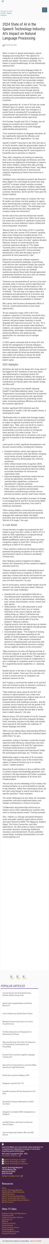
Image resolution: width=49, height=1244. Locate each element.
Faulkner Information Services (12, 1217)
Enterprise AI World (8, 1223)
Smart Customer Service (10, 1227)
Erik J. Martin (7, 13)
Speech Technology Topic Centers (14, 1198)
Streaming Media (8, 1229)
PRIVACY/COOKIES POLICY (11, 1176)
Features (4, 15)
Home (4, 1188)
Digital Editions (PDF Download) (13, 1192)
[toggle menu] (44, 10)
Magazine (12, 1190)
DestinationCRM (7, 1215)
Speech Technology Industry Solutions (15, 1200)
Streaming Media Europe (10, 1231)
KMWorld (5, 1221)
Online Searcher (7, 1225)
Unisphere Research (9, 1233)
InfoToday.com (7, 1219)
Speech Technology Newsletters (13, 1196)
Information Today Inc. (10, 1156)
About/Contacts (7, 1202)
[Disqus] (24, 871)
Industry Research (8, 1194)
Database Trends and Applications (14, 1213)
